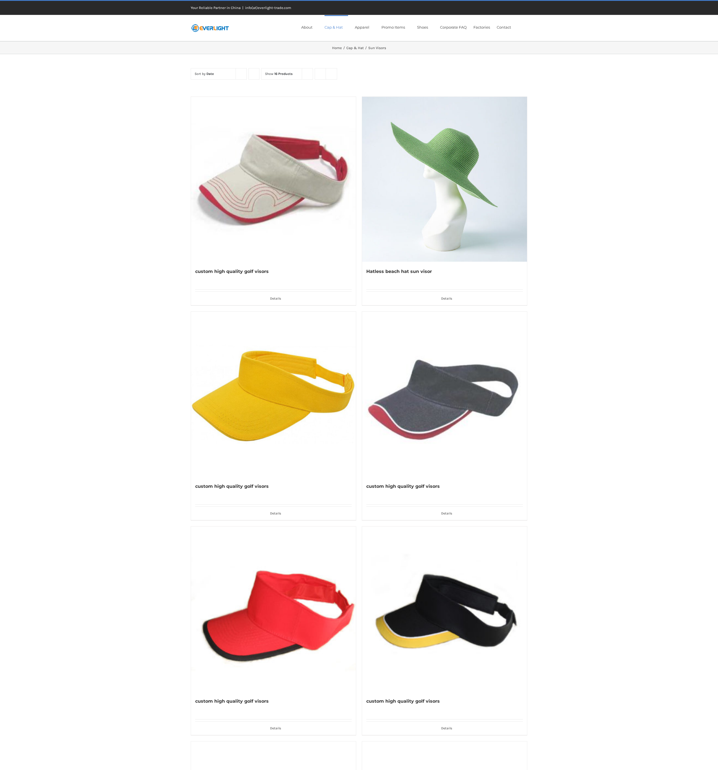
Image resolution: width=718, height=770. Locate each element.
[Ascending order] (253, 74)
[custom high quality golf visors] (273, 179)
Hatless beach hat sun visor (399, 271)
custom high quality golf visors (232, 271)
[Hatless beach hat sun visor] (444, 179)
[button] (519, 27)
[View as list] (331, 73)
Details (275, 298)
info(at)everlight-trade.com (268, 8)
